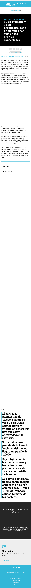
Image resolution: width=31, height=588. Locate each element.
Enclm (21, 56)
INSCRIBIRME (6, 560)
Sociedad (17, 10)
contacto (15, 584)
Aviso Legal (15, 576)
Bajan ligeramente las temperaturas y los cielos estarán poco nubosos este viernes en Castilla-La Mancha (15, 466)
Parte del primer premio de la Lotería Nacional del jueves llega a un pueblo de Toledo (15, 448)
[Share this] (14, 49)
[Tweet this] (17, 49)
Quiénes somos (15, 582)
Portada (12, 10)
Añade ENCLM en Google (16, 52)
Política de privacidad (15, 578)
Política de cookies (15, 580)
